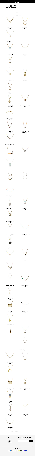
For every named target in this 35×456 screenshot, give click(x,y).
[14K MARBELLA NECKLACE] (25, 74)
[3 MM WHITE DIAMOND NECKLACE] (10, 138)
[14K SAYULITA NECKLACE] (10, 100)
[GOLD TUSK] (10, 332)
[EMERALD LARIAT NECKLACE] (10, 280)
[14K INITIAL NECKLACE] (10, 22)
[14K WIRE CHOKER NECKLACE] (10, 113)
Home (15, 12)
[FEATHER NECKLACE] (10, 293)
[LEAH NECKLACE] (10, 408)
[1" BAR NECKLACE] (25, 48)
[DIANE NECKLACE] (10, 241)
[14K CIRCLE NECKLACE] (25, 22)
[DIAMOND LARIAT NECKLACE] (10, 228)
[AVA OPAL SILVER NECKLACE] (10, 164)
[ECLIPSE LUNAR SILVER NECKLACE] (10, 267)
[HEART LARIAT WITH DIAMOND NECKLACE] (25, 344)
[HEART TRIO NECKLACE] (10, 357)
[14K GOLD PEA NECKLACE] (10, 74)
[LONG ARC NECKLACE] (10, 421)
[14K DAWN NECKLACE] (10, 61)
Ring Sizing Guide (10, 442)
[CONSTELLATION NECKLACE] (10, 203)
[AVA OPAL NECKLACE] (10, 48)
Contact (10, 440)
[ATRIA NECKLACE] (25, 151)
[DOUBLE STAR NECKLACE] (10, 35)
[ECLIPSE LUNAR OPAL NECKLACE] (25, 254)
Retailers (10, 443)
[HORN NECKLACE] (10, 370)
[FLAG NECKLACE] (10, 305)
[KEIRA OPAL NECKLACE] (10, 396)
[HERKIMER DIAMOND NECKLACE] (25, 357)
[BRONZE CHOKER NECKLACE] (10, 190)
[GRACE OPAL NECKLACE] (25, 331)
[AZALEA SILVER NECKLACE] (25, 177)
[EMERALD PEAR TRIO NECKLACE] (25, 280)
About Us (10, 439)
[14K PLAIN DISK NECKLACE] (10, 87)
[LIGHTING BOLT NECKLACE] (25, 408)
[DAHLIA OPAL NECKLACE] (25, 203)
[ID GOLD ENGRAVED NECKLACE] (10, 383)
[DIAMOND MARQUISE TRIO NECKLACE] (25, 228)
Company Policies (10, 441)
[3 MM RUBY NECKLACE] (10, 125)
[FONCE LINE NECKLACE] (25, 305)
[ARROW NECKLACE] (10, 151)
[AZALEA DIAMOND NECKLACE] (10, 177)
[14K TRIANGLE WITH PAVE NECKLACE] (25, 100)
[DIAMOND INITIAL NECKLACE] (10, 215)
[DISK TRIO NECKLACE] (10, 254)
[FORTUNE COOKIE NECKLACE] (10, 318)
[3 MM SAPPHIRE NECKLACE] (25, 125)
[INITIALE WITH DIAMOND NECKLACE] (25, 383)
